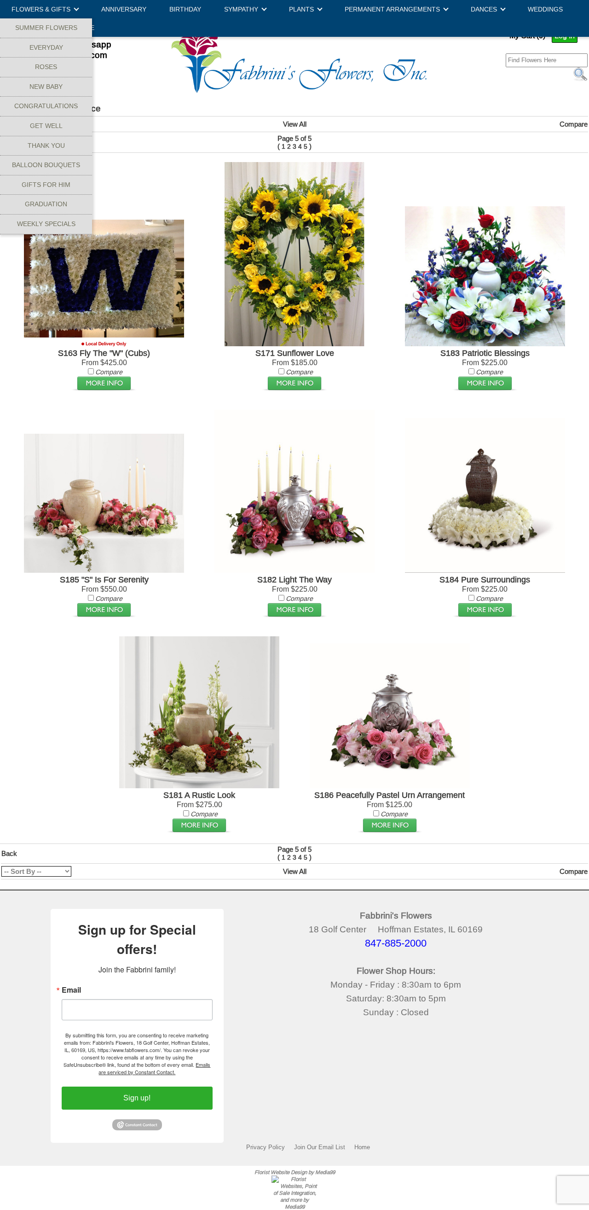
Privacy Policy (265, 1147)
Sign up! (136, 1098)
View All (294, 124)
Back (9, 853)
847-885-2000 (396, 943)
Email (71, 990)
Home (362, 1147)
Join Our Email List (319, 1147)
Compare (574, 124)
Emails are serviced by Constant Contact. (154, 1068)
